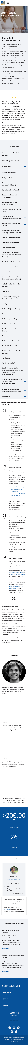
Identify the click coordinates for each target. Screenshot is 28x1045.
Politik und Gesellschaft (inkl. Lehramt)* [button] (11, 352)
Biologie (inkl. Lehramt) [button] (9, 178)
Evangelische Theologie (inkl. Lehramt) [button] (11, 224)
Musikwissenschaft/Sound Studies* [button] (10, 330)
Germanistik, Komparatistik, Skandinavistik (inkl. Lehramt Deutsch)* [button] (11, 255)
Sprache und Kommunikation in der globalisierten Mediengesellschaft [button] (12, 382)
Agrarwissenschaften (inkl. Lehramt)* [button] (10, 154)
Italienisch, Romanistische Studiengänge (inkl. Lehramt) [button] (11, 278)
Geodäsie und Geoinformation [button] (11, 238)
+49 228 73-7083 (15, 883)
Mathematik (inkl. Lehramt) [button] (11, 309)
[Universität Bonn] (3, 3)
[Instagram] (9, 1028)
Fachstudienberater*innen (16, 572)
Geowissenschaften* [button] (8, 248)
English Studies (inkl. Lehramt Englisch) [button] (11, 210)
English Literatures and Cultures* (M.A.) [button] (9, 203)
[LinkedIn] (18, 1028)
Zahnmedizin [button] (6, 396)
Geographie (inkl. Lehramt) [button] (10, 243)
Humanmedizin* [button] (7, 272)
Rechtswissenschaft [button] (8, 363)
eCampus (5, 1023)
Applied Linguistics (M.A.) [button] (10, 161)
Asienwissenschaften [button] (9, 172)
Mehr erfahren (6, 948)
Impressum (7, 1039)
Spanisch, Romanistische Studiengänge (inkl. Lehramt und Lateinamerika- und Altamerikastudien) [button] (12, 371)
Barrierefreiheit (13, 1041)
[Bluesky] (14, 1028)
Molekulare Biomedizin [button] (9, 324)
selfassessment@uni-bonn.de (14, 879)
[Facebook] (16, 1032)
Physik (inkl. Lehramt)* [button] (9, 346)
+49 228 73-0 (14, 1013)
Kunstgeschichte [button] (7, 304)
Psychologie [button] (6, 358)
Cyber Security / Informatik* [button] (11, 190)
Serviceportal (23, 1023)
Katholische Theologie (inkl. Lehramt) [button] (11, 285)
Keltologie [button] (5, 291)
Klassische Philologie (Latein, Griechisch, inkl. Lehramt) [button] (11, 298)
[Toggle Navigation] (25, 2)
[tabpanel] (14, 19)
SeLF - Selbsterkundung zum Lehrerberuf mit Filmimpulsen (17, 489)
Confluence (7, 909)
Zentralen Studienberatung (18, 574)
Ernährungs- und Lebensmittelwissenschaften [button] (11, 217)
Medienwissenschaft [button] (8, 314)
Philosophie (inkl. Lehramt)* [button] (11, 341)
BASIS (14, 1023)
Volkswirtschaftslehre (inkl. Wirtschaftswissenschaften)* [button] (11, 390)
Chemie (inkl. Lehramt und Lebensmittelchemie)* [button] (10, 184)
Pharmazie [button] (5, 336)
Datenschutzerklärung (18, 1039)
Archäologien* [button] (6, 166)
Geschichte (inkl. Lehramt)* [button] (11, 262)
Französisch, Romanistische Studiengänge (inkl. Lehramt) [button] (11, 232)
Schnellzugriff (12, 985)
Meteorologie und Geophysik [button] (11, 319)
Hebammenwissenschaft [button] (10, 267)
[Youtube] (12, 1032)
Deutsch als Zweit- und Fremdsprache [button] (9, 196)
